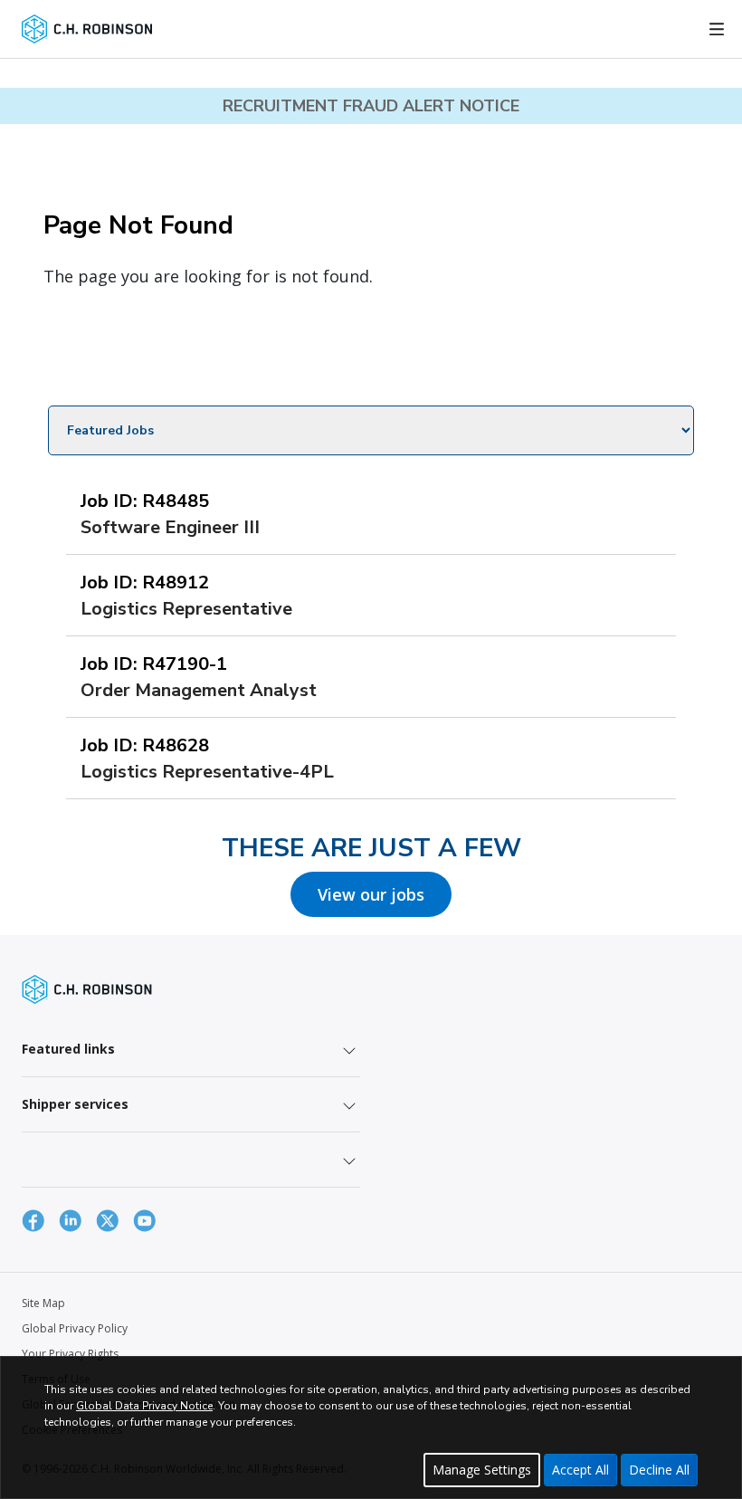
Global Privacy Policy (75, 1328)
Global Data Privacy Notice (144, 1406)
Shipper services (75, 1103)
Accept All (580, 1469)
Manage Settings (482, 1469)
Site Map (43, 1303)
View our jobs (371, 894)
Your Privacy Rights (70, 1353)
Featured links (68, 1048)
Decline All (659, 1469)
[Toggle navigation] (716, 29)
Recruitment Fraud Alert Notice (371, 106)
